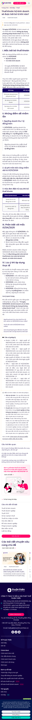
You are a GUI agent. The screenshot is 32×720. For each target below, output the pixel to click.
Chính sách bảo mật (7, 653)
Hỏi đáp (12, 8)
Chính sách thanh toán (8, 659)
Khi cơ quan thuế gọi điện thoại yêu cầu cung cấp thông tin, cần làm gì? (15, 449)
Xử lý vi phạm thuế (8, 516)
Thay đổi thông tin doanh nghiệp (11, 675)
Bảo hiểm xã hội (7, 528)
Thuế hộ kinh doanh (12, 17)
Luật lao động (6, 531)
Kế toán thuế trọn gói (10, 681)
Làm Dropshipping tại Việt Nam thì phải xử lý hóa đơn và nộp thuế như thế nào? (16, 330)
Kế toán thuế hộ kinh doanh (12, 684)
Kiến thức (4, 692)
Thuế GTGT (5, 513)
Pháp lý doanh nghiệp (9, 526)
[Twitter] (16, 632)
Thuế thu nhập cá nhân (10, 518)
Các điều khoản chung (8, 656)
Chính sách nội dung (7, 662)
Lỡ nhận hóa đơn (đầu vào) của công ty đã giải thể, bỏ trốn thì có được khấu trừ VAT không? (15, 455)
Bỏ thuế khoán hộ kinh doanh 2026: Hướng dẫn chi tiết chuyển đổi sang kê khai (13, 571)
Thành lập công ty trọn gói (9, 673)
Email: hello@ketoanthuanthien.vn (16, 628)
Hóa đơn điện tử (7, 521)
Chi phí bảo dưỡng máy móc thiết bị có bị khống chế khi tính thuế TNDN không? (14, 461)
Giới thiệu (4, 643)
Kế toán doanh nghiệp (9, 523)
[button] (29, 3)
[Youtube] (19, 632)
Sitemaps (4, 665)
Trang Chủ (5, 8)
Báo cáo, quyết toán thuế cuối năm (12, 678)
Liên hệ (3, 646)
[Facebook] (12, 632)
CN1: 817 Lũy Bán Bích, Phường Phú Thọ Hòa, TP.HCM (16, 624)
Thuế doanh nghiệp (8, 511)
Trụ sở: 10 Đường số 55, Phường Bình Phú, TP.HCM (16, 619)
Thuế (18, 8)
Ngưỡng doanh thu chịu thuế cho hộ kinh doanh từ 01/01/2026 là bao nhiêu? (16, 320)
